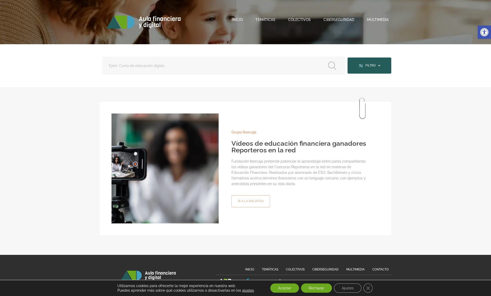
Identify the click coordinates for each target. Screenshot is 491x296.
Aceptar (284, 288)
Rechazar (316, 288)
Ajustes (348, 288)
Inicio (237, 20)
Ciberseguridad (338, 20)
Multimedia (378, 20)
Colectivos (299, 20)
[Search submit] (334, 65)
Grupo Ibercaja (243, 132)
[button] (484, 32)
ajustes (248, 290)
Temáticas (265, 20)
